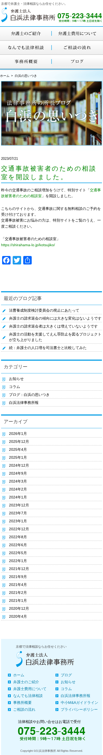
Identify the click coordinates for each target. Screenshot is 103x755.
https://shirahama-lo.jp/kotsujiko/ (28, 245)
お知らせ (16, 379)
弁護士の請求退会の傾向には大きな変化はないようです (55, 318)
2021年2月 (18, 592)
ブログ (66, 675)
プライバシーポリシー (79, 709)
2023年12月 (19, 505)
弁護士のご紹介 (26, 682)
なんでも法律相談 (28, 696)
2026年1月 (18, 433)
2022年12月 (19, 529)
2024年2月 (18, 489)
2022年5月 (18, 553)
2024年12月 (19, 465)
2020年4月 (18, 616)
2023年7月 (18, 513)
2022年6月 (18, 545)
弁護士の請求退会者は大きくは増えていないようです (53, 326)
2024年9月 (18, 473)
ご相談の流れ (24, 709)
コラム (14, 387)
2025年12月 (19, 441)
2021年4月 (18, 584)
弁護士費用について (29, 689)
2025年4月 (18, 449)
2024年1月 (18, 497)
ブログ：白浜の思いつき (29, 394)
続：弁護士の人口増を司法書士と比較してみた (48, 348)
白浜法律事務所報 (24, 402)
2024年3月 (18, 481)
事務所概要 (22, 702)
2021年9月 (18, 577)
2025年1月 (18, 457)
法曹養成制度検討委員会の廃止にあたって (44, 310)
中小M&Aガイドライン (79, 702)
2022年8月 (18, 537)
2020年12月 (19, 608)
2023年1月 (18, 521)
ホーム (5, 76)
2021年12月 (19, 569)
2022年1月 (18, 561)
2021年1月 (18, 600)
